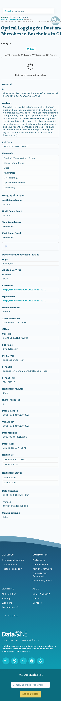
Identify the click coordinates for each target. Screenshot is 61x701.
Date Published (10, 491)
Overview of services (13, 560)
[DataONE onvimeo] (14, 660)
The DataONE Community (39, 574)
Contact (37, 602)
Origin (5, 259)
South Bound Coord (12, 200)
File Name (7, 345)
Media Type (8, 356)
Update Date (9, 422)
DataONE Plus (9, 564)
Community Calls (42, 580)
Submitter (7, 285)
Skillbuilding (9, 594)
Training (6, 598)
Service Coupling (11, 513)
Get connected (30, 694)
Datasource (8, 444)
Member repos (40, 564)
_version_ (7, 502)
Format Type (8, 378)
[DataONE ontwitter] (6, 660)
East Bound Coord (11, 233)
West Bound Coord (11, 222)
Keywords (7, 153)
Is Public (6, 274)
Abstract (6, 103)
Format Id (7, 367)
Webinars (7, 602)
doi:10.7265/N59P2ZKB (12, 19)
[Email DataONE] (23, 660)
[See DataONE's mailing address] (40, 660)
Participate (38, 560)
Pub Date (7, 142)
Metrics (36, 598)
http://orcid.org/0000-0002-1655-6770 (24, 289)
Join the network (42, 568)
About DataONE (41, 594)
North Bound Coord (12, 211)
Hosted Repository (12, 568)
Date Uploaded (10, 411)
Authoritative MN (11, 318)
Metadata (19, 11)
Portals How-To (10, 607)
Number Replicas (11, 400)
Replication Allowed (12, 389)
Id (3, 89)
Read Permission (11, 307)
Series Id (6, 334)
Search (8, 11)
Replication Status (12, 473)
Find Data (11, 615)
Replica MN (8, 455)
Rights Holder (9, 296)
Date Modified (9, 433)
